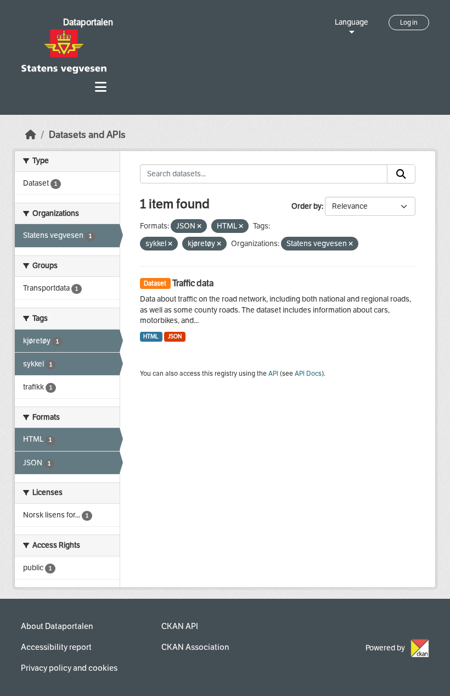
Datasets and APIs (87, 135)
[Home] (30, 135)
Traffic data (192, 283)
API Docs (308, 373)
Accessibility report (56, 647)
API (273, 373)
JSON (175, 336)
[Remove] (199, 226)
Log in (409, 22)
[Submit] (401, 174)
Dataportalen (88, 22)
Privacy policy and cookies (69, 668)
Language (351, 22)
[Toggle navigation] (100, 87)
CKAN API (179, 626)
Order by (306, 206)
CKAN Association (195, 647)
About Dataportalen (57, 626)
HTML (151, 336)
